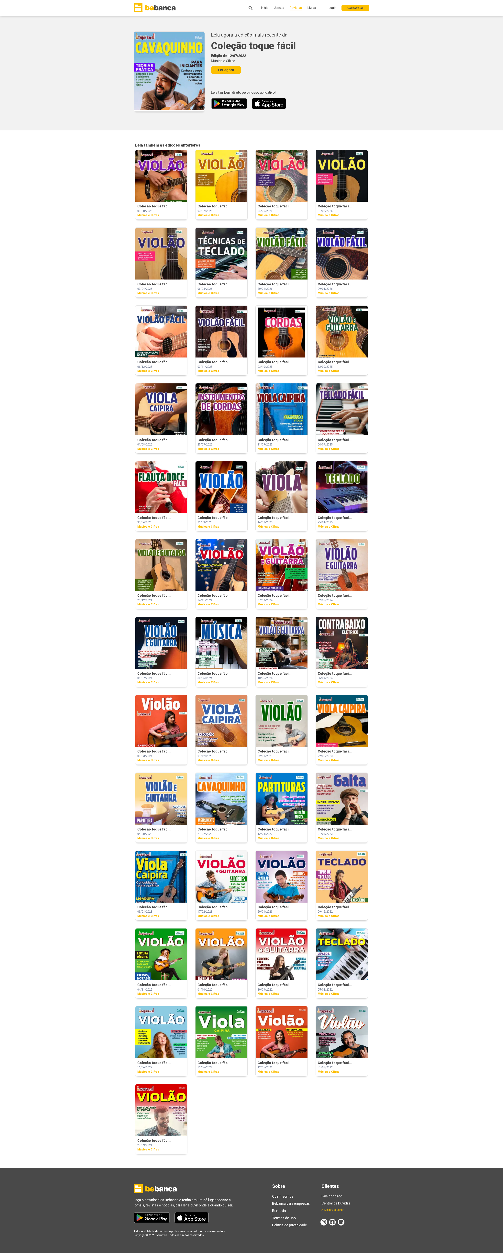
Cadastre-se (355, 7)
